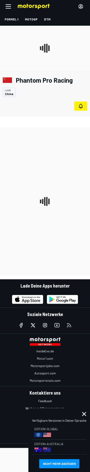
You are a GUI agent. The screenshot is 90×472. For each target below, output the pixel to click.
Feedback (45, 401)
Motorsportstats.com (45, 380)
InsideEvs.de (45, 351)
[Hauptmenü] (8, 6)
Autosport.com (45, 373)
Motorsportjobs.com (45, 366)
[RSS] (69, 325)
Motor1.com (45, 358)
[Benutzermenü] (80, 6)
